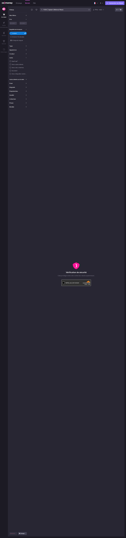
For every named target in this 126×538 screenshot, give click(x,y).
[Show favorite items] (36, 10)
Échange (19, 3)
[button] (32, 10)
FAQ (34, 3)
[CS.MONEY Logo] (7, 3)
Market (27, 3)
